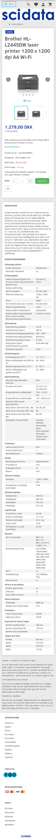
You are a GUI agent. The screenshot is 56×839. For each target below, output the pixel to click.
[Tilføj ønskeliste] (8, 189)
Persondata (9, 738)
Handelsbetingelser (12, 746)
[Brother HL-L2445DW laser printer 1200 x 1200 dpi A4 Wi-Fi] (28, 79)
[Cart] (50, 4)
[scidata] (28, 14)
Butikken (8, 749)
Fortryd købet (10, 742)
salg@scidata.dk (46, 705)
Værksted (9, 757)
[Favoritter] (36, 4)
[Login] (43, 4)
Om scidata (9, 734)
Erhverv (8, 730)
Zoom (28, 100)
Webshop (8, 753)
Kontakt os (9, 723)
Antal (7, 180)
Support (8, 727)
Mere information (12, 146)
